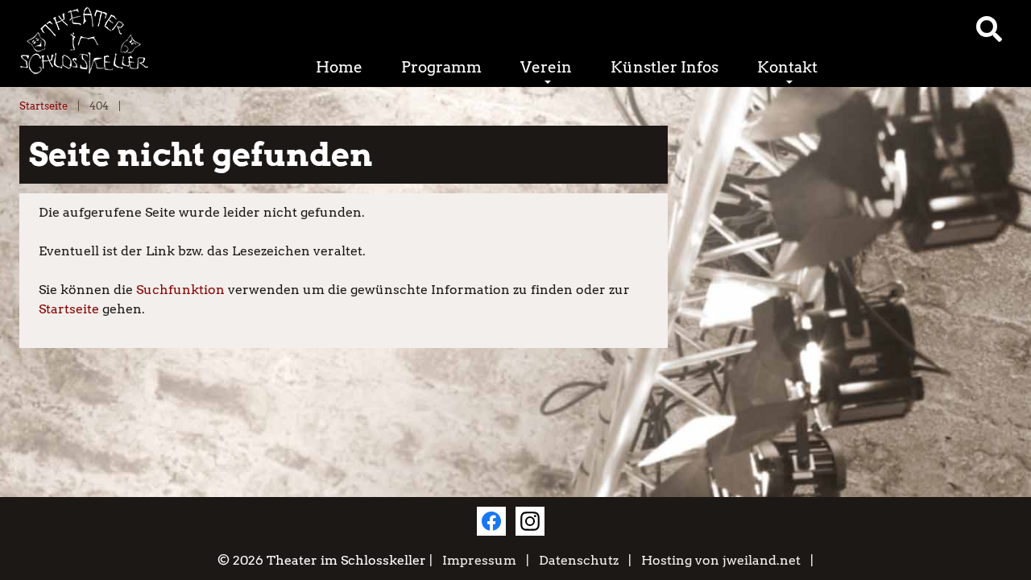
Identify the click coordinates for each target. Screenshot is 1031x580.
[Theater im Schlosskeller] (128, 41)
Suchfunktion (180, 289)
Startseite (43, 106)
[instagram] (530, 521)
